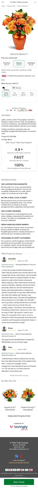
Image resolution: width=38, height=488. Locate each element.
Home (3, 6)
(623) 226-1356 (19, 447)
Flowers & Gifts (11, 6)
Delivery (6, 89)
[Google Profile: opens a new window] (16, 456)
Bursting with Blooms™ (23, 265)
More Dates (32, 94)
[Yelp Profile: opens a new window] (21, 456)
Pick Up (18, 88)
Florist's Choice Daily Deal (24, 334)
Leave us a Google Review (19, 462)
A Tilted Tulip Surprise (19, 2)
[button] (33, 483)
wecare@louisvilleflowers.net (19, 449)
